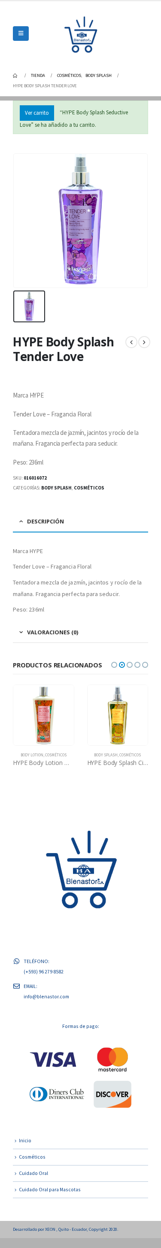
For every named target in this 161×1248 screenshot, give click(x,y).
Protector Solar (129, 755)
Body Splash (56, 488)
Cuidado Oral (33, 1183)
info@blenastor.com (46, 1006)
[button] (114, 665)
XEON (50, 1239)
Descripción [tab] (45, 521)
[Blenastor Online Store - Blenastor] (80, 33)
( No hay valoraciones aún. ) (81, 370)
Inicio (25, 1150)
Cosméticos (89, 488)
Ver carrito (37, 112)
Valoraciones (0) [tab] (52, 632)
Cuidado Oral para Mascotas (50, 1199)
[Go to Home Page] (16, 75)
